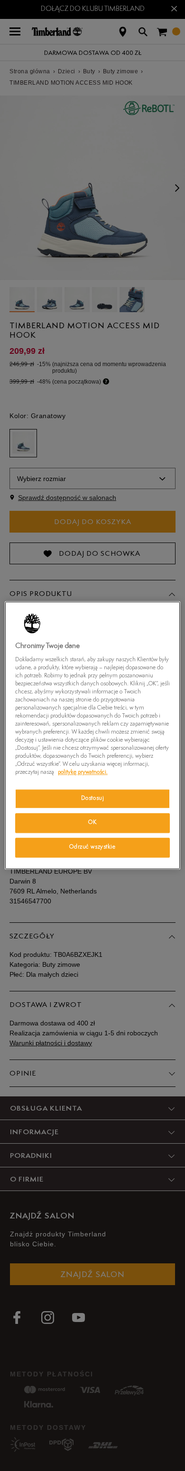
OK (92, 823)
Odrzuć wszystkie (92, 847)
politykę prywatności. (83, 773)
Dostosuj (92, 798)
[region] (93, 735)
